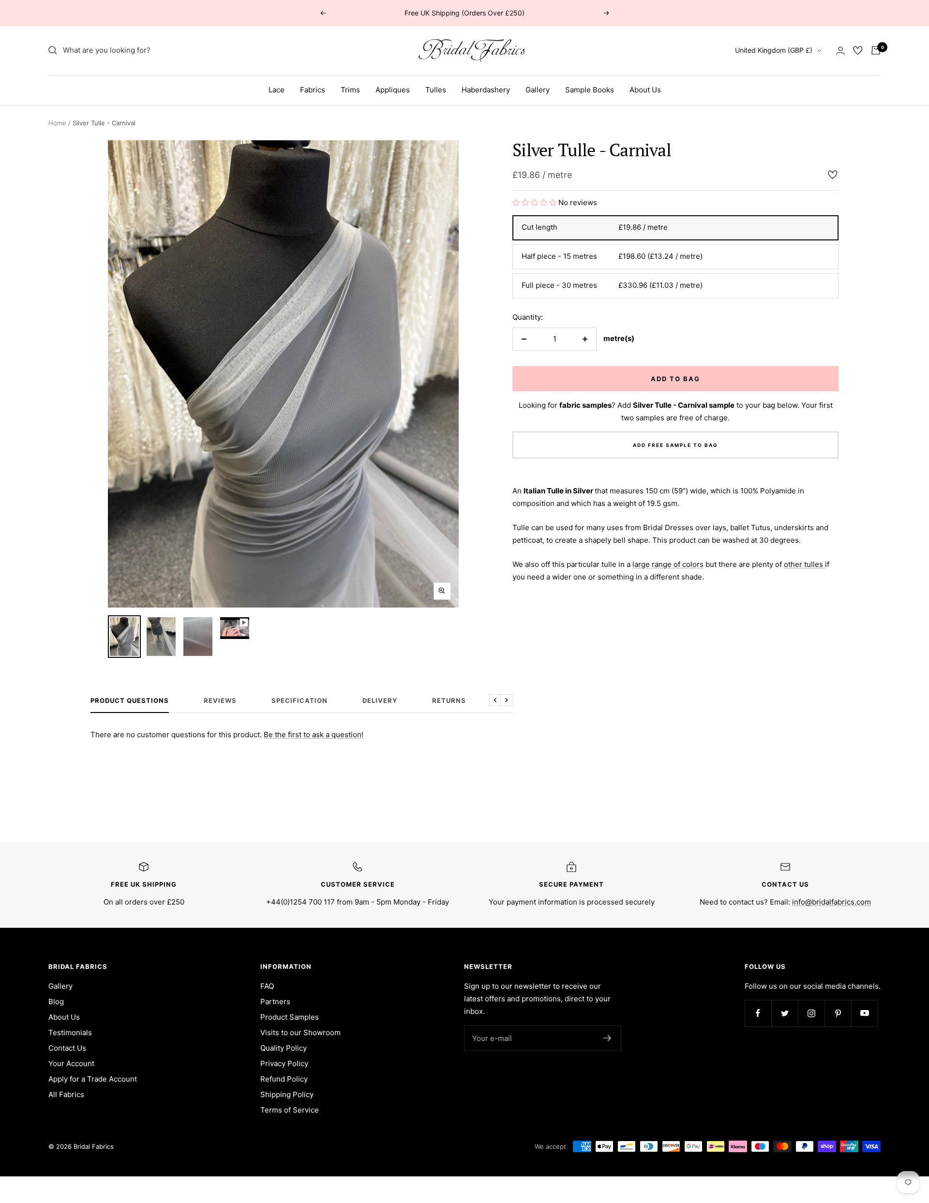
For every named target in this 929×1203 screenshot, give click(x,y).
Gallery (537, 89)
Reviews (220, 700)
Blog (56, 1001)
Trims (350, 89)
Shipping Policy (287, 1094)
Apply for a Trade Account (92, 1079)
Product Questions (129, 700)
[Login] (840, 50)
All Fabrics (66, 1094)
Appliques (392, 89)
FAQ (267, 986)
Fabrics (312, 89)
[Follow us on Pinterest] (837, 1013)
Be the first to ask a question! (313, 734)
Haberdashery (486, 89)
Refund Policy (284, 1079)
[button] (535, 202)
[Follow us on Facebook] (758, 1013)
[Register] (607, 1038)
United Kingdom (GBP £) (773, 50)
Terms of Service (289, 1109)
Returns (449, 700)
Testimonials (70, 1032)
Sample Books (589, 89)
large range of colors (668, 564)
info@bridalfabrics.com (831, 901)
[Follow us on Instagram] (811, 1013)
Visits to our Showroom (300, 1032)
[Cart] (876, 50)
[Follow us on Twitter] (784, 1013)
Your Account (71, 1063)
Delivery (379, 700)
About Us (645, 89)
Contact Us (67, 1048)
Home (57, 123)
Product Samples (289, 1017)
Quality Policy (283, 1048)
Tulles (435, 89)
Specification (299, 700)
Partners (275, 1001)
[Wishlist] (858, 50)
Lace (277, 89)
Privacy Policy (284, 1063)
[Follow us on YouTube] (864, 1013)
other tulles (804, 564)
